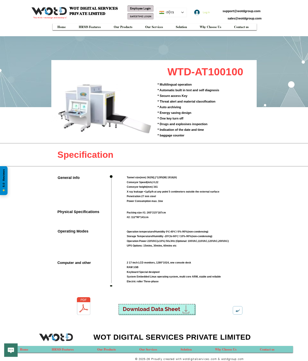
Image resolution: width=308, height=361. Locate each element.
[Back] (237, 310)
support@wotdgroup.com (241, 11)
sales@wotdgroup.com (244, 18)
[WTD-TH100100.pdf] (84, 306)
